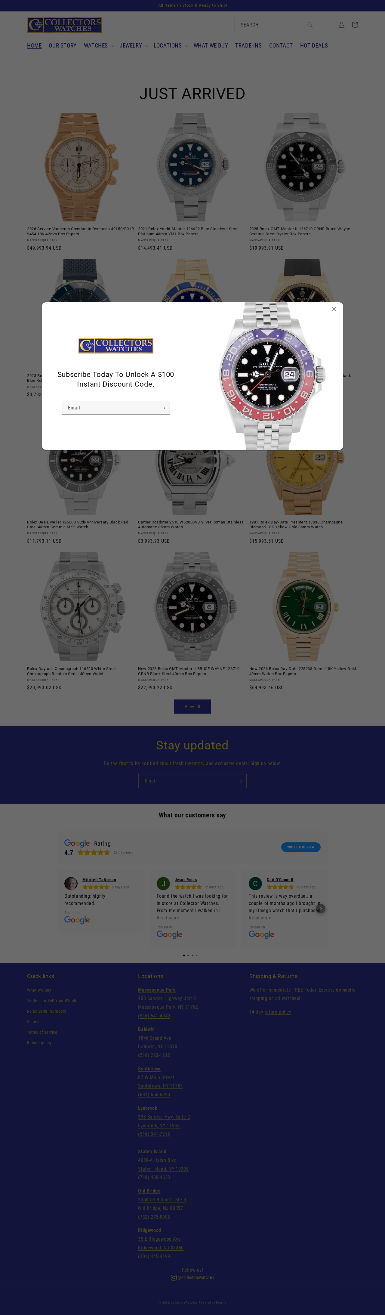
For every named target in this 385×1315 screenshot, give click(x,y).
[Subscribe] (163, 408)
